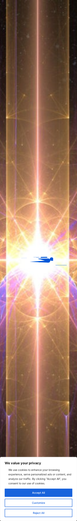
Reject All (38, 512)
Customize (38, 502)
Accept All (38, 492)
